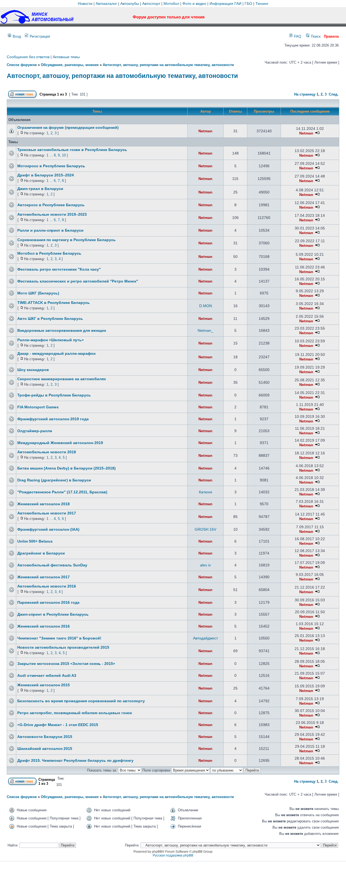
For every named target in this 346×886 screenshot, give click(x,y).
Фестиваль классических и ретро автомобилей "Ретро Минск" (77, 281)
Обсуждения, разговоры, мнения (70, 65)
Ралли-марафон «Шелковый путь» (50, 340)
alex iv (205, 565)
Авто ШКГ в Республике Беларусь (50, 318)
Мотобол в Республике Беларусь (49, 253)
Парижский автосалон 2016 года (48, 602)
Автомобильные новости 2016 (46, 586)
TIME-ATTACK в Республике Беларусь (53, 302)
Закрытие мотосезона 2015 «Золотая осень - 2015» (66, 663)
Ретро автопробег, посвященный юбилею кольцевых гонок (74, 713)
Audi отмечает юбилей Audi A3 (46, 675)
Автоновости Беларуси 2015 (44, 736)
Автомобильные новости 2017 (46, 513)
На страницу (304, 94)
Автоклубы (129, 3)
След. (333, 94)
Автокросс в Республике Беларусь (51, 205)
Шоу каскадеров (33, 369)
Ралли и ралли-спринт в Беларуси (50, 230)
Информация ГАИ (225, 3)
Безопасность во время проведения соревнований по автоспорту (81, 701)
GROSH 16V (205, 529)
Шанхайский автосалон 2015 (44, 748)
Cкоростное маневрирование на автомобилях (61, 379)
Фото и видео (194, 3)
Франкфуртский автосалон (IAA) (48, 529)
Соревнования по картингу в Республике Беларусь (66, 240)
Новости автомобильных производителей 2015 (63, 647)
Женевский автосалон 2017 (43, 577)
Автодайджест (205, 638)
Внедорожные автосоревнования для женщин (61, 330)
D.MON (205, 306)
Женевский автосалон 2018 (43, 504)
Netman (205, 131)
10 (64, 155)
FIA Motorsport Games (38, 407)
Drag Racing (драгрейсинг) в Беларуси (54, 480)
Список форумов (22, 65)
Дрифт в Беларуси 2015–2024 (45, 175)
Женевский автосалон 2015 (43, 685)
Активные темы (66, 57)
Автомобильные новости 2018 (46, 452)
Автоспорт (151, 3)
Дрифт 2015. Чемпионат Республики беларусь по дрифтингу (75, 760)
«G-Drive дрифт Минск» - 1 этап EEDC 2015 (57, 725)
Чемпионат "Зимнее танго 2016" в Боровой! (59, 638)
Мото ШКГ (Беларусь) (38, 293)
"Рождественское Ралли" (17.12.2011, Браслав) (62, 492)
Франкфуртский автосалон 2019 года (53, 419)
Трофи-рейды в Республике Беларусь (54, 395)
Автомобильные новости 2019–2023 (52, 214)
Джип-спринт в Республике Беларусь (53, 614)
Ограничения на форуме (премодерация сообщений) (68, 127)
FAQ (297, 36)
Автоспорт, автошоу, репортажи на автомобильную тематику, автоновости (168, 65)
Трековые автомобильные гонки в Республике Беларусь (72, 149)
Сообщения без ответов (28, 57)
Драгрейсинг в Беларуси (41, 553)
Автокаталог (106, 3)
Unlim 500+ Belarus (35, 541)
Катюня (205, 492)
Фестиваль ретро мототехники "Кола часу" (59, 269)
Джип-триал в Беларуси (40, 188)
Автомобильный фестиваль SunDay (52, 565)
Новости (85, 3)
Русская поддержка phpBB (173, 855)
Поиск (315, 36)
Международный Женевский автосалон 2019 (60, 443)
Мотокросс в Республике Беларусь (51, 166)
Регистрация (39, 36)
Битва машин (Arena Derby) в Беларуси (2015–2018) (66, 468)
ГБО (248, 3)
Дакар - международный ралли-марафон (56, 353)
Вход (16, 36)
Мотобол (171, 3)
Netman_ (205, 330)
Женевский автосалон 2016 (43, 626)
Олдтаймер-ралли (34, 431)
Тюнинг (261, 3)
